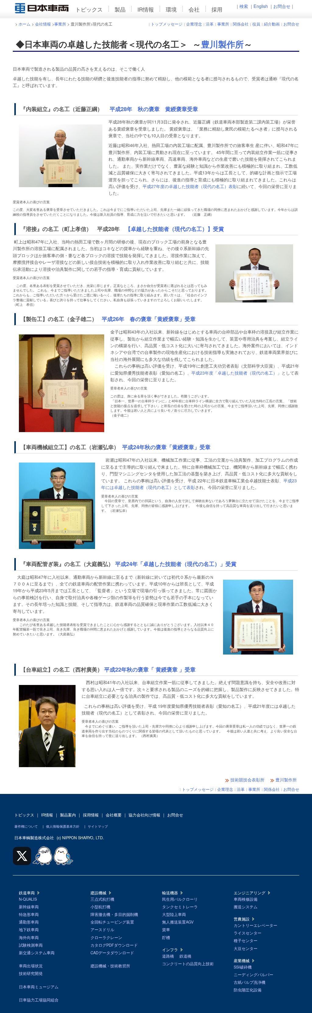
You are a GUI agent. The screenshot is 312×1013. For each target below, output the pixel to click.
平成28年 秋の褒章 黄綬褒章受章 (154, 109)
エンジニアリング (249, 893)
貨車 (166, 929)
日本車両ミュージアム (38, 987)
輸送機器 (170, 893)
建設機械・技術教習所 (110, 966)
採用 (216, 9)
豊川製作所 (222, 44)
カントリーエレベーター (255, 925)
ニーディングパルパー (253, 974)
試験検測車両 (31, 945)
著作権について (26, 826)
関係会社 (241, 24)
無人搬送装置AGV (177, 922)
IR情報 (145, 9)
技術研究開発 (31, 973)
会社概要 (114, 815)
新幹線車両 (29, 907)
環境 (171, 9)
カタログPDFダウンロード (114, 945)
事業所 (60, 24)
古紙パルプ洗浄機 (249, 982)
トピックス (89, 9)
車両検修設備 (245, 899)
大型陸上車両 (174, 914)
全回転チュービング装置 (112, 922)
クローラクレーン (106, 937)
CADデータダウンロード (112, 952)
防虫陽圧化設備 (247, 990)
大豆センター (245, 948)
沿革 (210, 24)
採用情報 (91, 815)
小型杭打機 (100, 907)
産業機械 (242, 960)
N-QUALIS (28, 899)
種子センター (245, 940)
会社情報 (43, 24)
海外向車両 (29, 937)
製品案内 (68, 815)
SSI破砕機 (243, 967)
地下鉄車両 (29, 929)
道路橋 (168, 956)
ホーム (24, 24)
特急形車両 (29, 914)
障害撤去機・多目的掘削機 (114, 914)
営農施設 (242, 919)
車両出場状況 (31, 966)
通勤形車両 (29, 922)
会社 (194, 9)
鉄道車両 (27, 893)
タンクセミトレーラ (180, 907)
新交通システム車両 (37, 952)
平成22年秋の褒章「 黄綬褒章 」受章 (150, 669)
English (261, 6)
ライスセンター (247, 933)
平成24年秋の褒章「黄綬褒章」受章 (166, 447)
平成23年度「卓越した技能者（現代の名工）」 (236, 373)
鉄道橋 (185, 956)
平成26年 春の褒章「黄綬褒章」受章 (149, 319)
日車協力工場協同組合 (38, 1000)
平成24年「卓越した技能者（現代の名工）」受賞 (175, 564)
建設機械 (98, 893)
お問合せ (281, 6)
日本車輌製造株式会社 (34, 837)
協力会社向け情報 (144, 815)
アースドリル (102, 929)
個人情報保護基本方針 (63, 826)
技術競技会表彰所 (247, 780)
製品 (120, 9)
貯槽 (166, 937)
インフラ (170, 949)
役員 (256, 24)
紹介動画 (272, 24)
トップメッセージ (167, 24)
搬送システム (245, 907)
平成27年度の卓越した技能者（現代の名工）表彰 (190, 186)
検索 (243, 6)
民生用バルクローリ (180, 899)
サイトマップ (98, 826)
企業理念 (194, 24)
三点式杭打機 (102, 899)
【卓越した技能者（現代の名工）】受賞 (174, 229)
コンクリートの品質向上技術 (188, 963)
